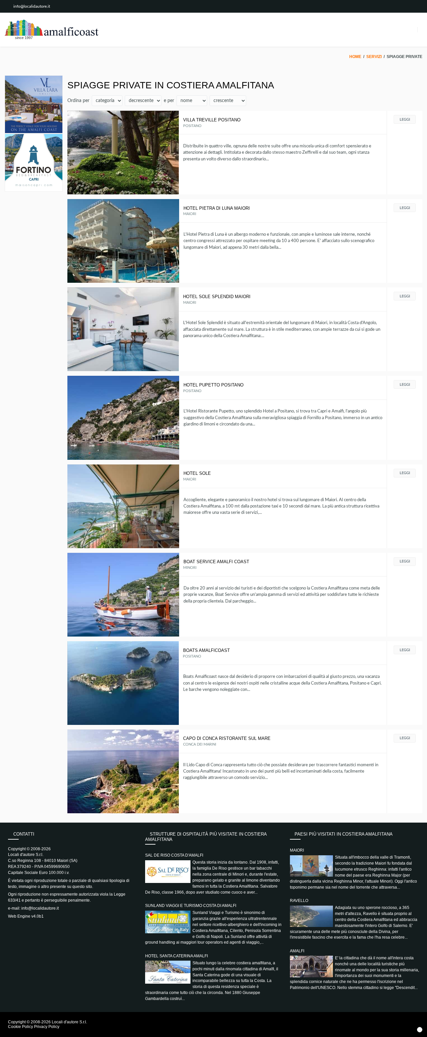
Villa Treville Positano (212, 119)
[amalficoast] (51, 28)
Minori (189, 568)
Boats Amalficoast (206, 650)
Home (355, 56)
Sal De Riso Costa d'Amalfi (174, 855)
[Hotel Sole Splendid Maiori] (123, 329)
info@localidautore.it (31, 6)
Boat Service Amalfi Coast (216, 561)
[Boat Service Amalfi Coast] (123, 595)
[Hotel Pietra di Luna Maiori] (123, 241)
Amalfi (297, 951)
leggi (405, 119)
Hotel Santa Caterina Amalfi (176, 956)
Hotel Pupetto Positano (213, 384)
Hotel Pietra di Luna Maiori (216, 208)
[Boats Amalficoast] (123, 683)
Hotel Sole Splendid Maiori (217, 296)
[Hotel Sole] (123, 506)
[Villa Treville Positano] (123, 152)
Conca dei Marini (199, 744)
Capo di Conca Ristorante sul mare (227, 738)
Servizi (374, 56)
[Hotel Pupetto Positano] (123, 417)
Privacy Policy (46, 1026)
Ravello (299, 900)
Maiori (189, 214)
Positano (192, 126)
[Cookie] (419, 1029)
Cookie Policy (20, 1026)
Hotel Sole (197, 473)
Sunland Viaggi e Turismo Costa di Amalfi (190, 905)
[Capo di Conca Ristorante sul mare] (123, 771)
